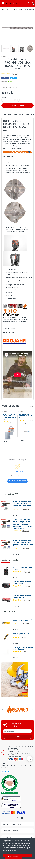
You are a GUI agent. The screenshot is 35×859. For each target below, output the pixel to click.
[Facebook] (13, 818)
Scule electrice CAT (9, 494)
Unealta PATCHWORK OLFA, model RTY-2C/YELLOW (22, 620)
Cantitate (4, 97)
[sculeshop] (13, 3)
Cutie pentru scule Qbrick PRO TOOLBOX (22, 582)
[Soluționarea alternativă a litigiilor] (11, 799)
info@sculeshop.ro (17, 750)
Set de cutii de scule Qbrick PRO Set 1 (22, 568)
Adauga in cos (19, 105)
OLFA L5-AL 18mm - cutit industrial (21, 634)
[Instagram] (17, 818)
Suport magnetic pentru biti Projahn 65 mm (25, 415)
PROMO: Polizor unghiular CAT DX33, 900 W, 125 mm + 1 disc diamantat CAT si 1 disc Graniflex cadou (23, 543)
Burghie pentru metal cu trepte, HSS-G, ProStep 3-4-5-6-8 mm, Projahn (9, 416)
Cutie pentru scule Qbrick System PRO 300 (22, 596)
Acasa (3, 9)
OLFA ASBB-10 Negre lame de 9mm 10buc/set (23, 648)
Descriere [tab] (7, 114)
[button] (30, 759)
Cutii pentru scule (9, 560)
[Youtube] (22, 818)
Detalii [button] (14, 850)
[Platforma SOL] (11, 805)
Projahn (3, 56)
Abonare (17, 737)
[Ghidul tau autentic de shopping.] (5, 772)
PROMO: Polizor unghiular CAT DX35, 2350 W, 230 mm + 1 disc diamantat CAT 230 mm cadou (23, 504)
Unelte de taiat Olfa (10, 611)
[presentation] (31, 406)
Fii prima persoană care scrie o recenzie (17, 481)
